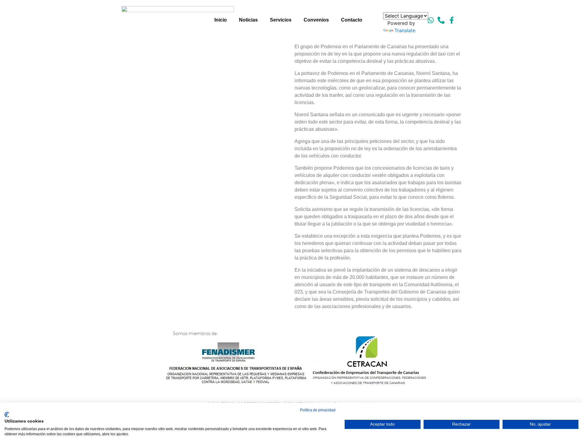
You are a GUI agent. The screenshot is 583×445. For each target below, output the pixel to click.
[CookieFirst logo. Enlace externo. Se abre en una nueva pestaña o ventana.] (7, 414)
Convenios (316, 19)
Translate (404, 30)
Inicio (220, 19)
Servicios (281, 19)
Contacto (351, 19)
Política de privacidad (318, 410)
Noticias (248, 19)
